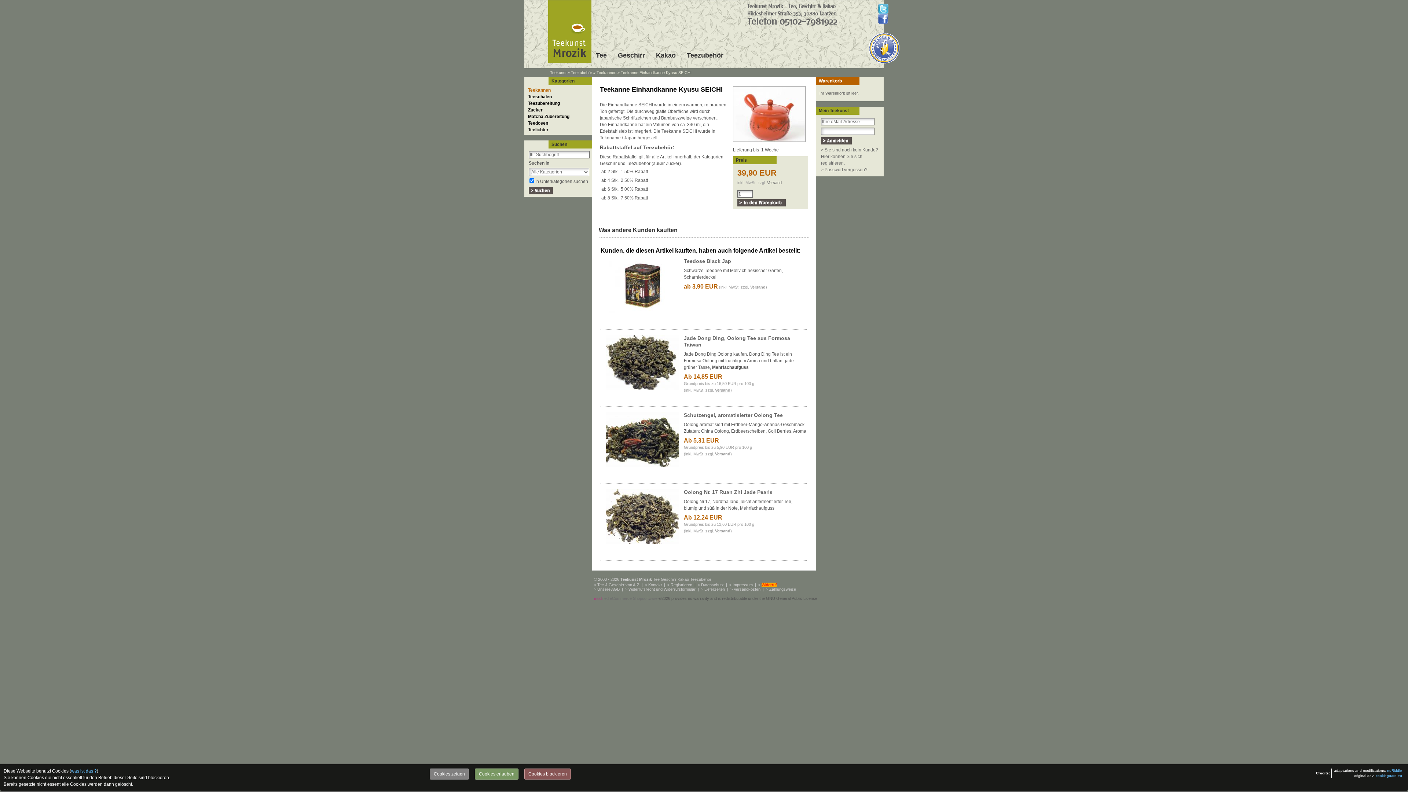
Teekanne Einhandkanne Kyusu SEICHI (656, 72)
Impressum (743, 585)
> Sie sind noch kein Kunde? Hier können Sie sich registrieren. (849, 156)
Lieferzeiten (714, 589)
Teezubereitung (544, 103)
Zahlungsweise (782, 589)
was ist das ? (84, 771)
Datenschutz (712, 585)
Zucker (535, 110)
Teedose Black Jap (707, 261)
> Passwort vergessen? (844, 169)
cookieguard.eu (1389, 776)
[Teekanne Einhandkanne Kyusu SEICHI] (769, 142)
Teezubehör (705, 55)
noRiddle (1394, 771)
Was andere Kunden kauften (638, 230)
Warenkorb (830, 81)
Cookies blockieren (547, 774)
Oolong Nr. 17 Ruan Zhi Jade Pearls (728, 492)
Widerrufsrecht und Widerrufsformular (662, 589)
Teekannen (606, 72)
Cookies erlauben (496, 774)
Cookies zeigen (449, 774)
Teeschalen (540, 96)
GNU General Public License (791, 598)
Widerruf (769, 585)
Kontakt (655, 585)
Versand (774, 182)
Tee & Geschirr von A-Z (618, 585)
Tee (601, 55)
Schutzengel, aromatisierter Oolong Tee (733, 415)
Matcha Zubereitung (548, 116)
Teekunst (558, 72)
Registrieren (681, 585)
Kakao (666, 55)
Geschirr (631, 55)
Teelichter (538, 129)
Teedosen (538, 123)
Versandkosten (747, 589)
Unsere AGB (608, 589)
